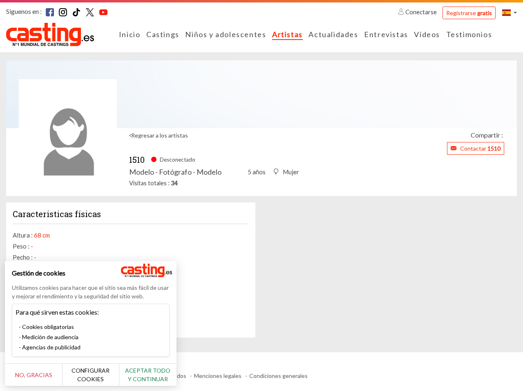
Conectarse (421, 12)
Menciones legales (217, 375)
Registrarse (469, 12)
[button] (509, 12)
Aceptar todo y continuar (147, 374)
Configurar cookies (91, 374)
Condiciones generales (278, 375)
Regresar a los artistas (159, 135)
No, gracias (33, 374)
